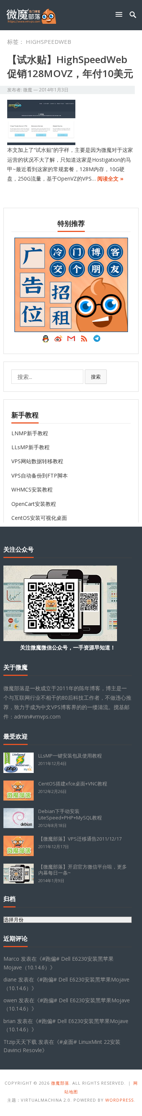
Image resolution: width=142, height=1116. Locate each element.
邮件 (71, 340)
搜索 (96, 376)
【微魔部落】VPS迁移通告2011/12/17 (80, 838)
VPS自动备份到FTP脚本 (39, 475)
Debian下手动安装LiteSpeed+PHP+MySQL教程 (70, 814)
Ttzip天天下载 (20, 1041)
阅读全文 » (110, 178)
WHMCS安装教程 (32, 489)
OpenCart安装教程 (33, 503)
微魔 (27, 90)
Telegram (97, 340)
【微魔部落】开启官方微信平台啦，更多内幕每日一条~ (82, 869)
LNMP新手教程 (29, 433)
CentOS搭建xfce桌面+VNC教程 (72, 783)
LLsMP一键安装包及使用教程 (70, 755)
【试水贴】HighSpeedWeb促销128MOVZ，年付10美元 (70, 66)
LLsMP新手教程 (30, 447)
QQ (45, 340)
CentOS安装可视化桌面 (39, 517)
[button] (120, 14)
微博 (58, 340)
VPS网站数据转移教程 (37, 461)
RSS (84, 340)
